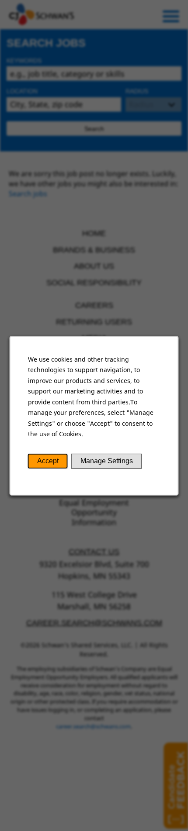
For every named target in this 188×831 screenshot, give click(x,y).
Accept (48, 461)
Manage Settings (106, 461)
